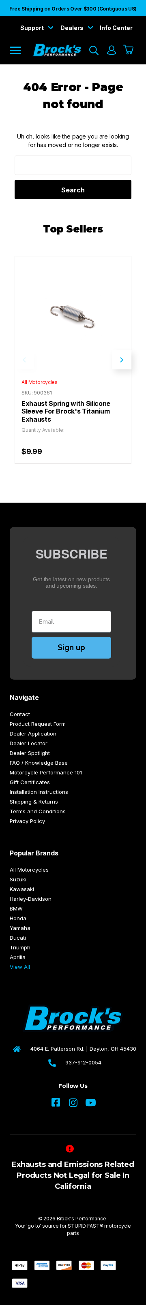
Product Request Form (38, 724)
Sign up (71, 647)
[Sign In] (111, 50)
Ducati (18, 937)
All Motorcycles (29, 869)
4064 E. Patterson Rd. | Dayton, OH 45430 (83, 1048)
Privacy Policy (27, 821)
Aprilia (18, 957)
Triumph (20, 947)
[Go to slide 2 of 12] (121, 359)
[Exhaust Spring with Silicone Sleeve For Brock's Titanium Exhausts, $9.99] (73, 314)
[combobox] (73, 165)
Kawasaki (22, 889)
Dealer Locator (28, 743)
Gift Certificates (30, 782)
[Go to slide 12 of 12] (24, 359)
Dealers (72, 27)
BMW (16, 908)
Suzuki (18, 879)
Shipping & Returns (34, 801)
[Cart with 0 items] (128, 50)
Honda (18, 918)
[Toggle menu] (21, 50)
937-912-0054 (83, 1062)
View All (20, 967)
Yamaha (20, 928)
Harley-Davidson (31, 899)
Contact (20, 714)
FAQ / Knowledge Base (39, 762)
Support (32, 27)
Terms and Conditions (38, 811)
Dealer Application (33, 733)
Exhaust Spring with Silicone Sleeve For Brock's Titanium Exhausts (65, 411)
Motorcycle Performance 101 (46, 772)
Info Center (116, 27)
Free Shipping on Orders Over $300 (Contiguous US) (73, 9)
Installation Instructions (39, 792)
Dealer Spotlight (30, 753)
